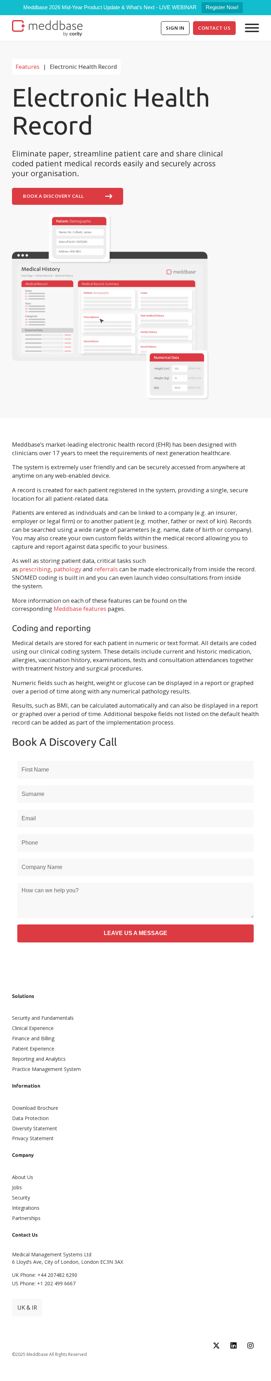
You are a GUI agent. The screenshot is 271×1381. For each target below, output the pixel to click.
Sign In (175, 28)
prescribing (35, 569)
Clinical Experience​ (33, 1028)
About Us (22, 1177)
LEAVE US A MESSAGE (135, 933)
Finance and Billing (33, 1038)
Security (21, 1197)
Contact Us (214, 28)
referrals (106, 569)
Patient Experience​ (33, 1048)
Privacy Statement (33, 1138)
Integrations (26, 1207)
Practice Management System (46, 1069)
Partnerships (26, 1218)
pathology (67, 569)
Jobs (17, 1187)
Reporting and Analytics (39, 1058)
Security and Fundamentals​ (43, 1017)
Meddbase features (80, 609)
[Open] (252, 28)
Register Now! (222, 7)
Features (28, 66)
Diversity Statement (34, 1128)
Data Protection (30, 1118)
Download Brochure (35, 1108)
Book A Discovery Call (53, 196)
